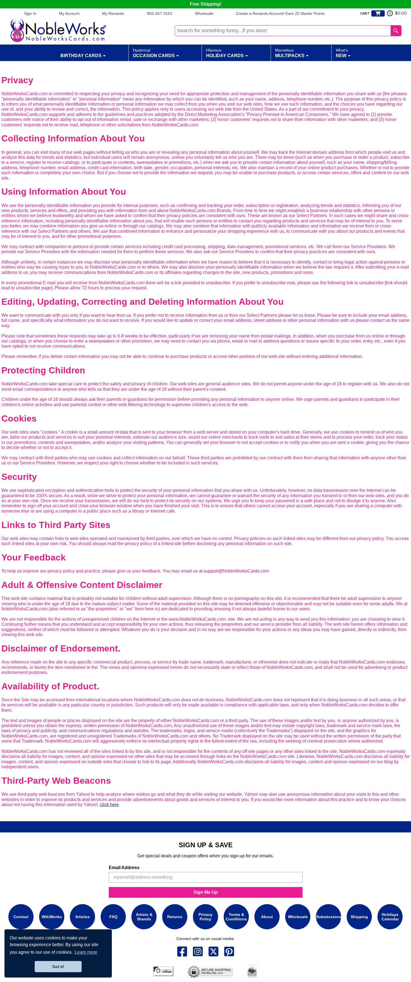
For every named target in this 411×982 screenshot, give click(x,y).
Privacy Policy (205, 916)
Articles (82, 916)
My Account (69, 13)
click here (109, 804)
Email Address (124, 867)
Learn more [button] (86, 952)
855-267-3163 (159, 13)
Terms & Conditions (236, 916)
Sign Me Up (205, 892)
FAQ (113, 916)
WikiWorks (52, 916)
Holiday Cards (225, 53)
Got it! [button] (58, 966)
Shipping (359, 916)
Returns (174, 916)
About (267, 916)
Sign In (30, 13)
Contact (21, 916)
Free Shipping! (205, 4)
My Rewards (113, 13)
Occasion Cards (154, 53)
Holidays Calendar (390, 916)
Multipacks (289, 53)
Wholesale (204, 13)
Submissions (328, 916)
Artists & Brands (144, 916)
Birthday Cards (80, 55)
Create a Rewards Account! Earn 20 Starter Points (280, 13)
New (342, 53)
